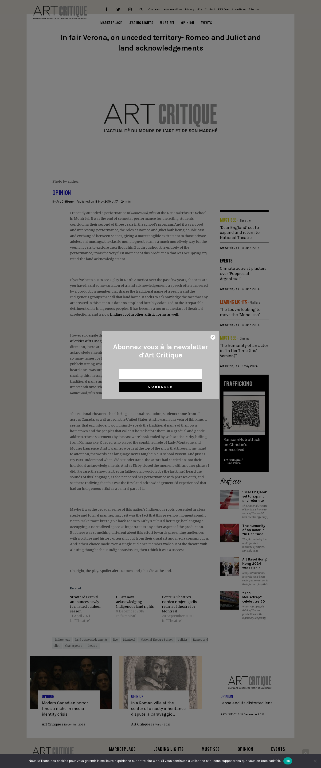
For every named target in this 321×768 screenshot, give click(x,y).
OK (288, 761)
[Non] (315, 761)
